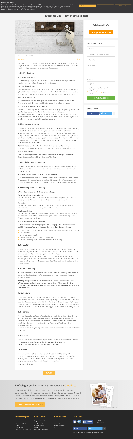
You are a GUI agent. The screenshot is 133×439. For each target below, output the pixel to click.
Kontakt (36, 427)
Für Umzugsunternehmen (41, 429)
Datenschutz (57, 423)
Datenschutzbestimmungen (95, 92)
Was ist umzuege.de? (20, 423)
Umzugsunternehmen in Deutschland (82, 433)
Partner (17, 425)
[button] (93, 113)
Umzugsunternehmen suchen (22, 429)
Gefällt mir (89, 422)
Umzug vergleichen (98, 433)
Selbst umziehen (19, 427)
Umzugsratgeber (38, 423)
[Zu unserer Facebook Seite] (75, 422)
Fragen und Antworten (40, 421)
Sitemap (99, 420)
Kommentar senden (101, 98)
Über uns (17, 421)
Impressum (57, 421)
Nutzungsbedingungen (59, 425)
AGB (55, 427)
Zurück (49, 373)
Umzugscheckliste (39, 425)
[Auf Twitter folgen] (79, 422)
